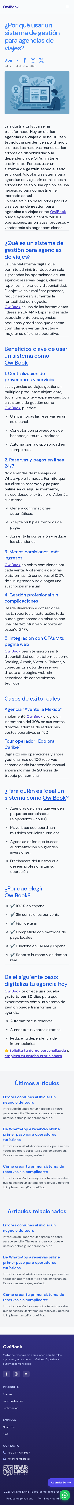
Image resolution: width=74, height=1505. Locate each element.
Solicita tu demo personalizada (37, 1050)
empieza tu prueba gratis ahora (33, 1055)
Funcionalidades (13, 1401)
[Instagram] (33, 60)
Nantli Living (21, 1491)
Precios (7, 1394)
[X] (41, 60)
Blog (8, 60)
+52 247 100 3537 (19, 1452)
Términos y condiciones (53, 1498)
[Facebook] (24, 60)
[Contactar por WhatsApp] (65, 1495)
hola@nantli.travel (19, 1458)
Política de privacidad (19, 1498)
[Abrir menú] (67, 7)
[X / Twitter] (26, 1374)
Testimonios (10, 1408)
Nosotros (9, 1427)
